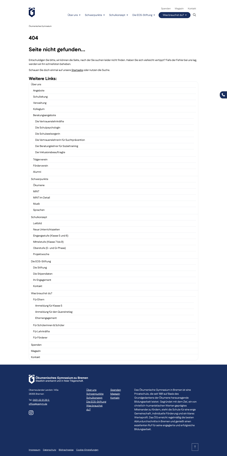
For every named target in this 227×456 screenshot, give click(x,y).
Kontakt (192, 8)
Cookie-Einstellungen (87, 450)
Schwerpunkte (93, 15)
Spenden (166, 8)
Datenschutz (49, 450)
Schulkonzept (117, 15)
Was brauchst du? (173, 15)
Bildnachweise (66, 450)
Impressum (34, 450)
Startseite (77, 70)
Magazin (179, 8)
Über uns (73, 15)
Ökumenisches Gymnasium (40, 26)
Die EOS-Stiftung (142, 15)
